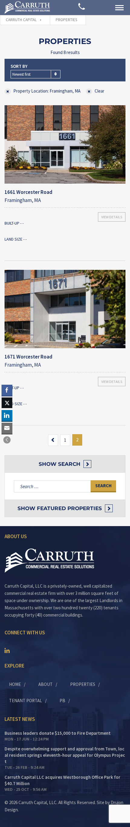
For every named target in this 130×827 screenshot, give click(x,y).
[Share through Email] (7, 428)
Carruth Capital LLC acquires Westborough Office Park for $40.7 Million (62, 780)
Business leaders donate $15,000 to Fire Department (58, 733)
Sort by (19, 66)
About (45, 684)
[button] (7, 439)
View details (111, 217)
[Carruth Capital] (27, 7)
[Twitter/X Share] (7, 402)
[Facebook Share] (7, 390)
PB (62, 700)
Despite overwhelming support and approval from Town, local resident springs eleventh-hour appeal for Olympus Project (65, 755)
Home (15, 684)
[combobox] (35, 74)
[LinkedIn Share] (7, 415)
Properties (82, 684)
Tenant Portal (25, 700)
